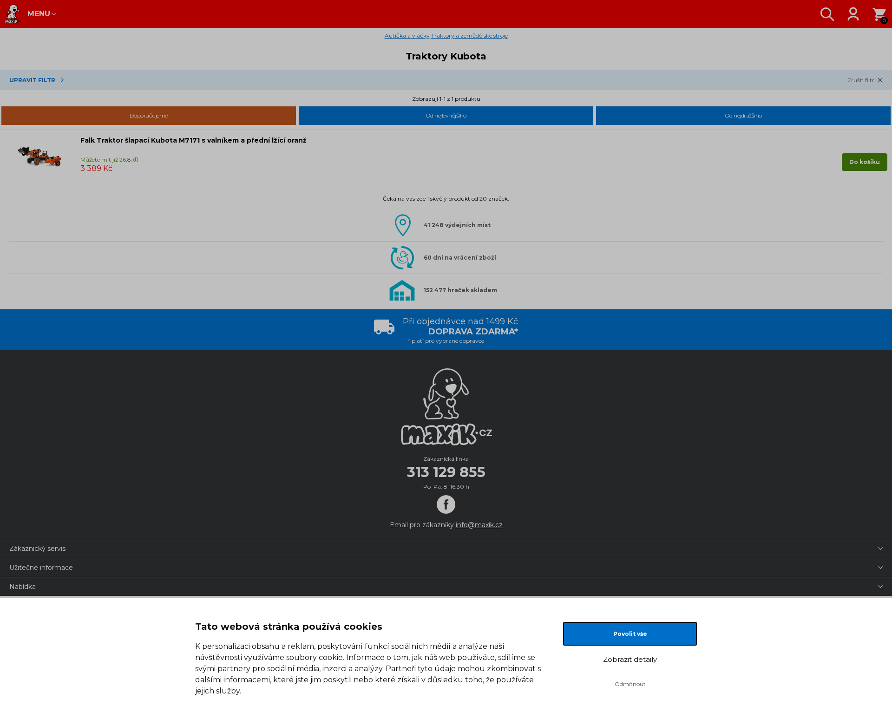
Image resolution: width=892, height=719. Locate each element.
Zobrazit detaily (630, 659)
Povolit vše (630, 633)
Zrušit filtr (860, 80)
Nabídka (22, 586)
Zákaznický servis (37, 548)
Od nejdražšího (743, 115)
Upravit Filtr (32, 80)
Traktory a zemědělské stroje (469, 35)
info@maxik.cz (479, 525)
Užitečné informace (41, 567)
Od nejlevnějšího (446, 115)
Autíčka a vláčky (407, 35)
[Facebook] (446, 504)
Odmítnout (630, 683)
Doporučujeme (149, 115)
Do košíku (864, 161)
